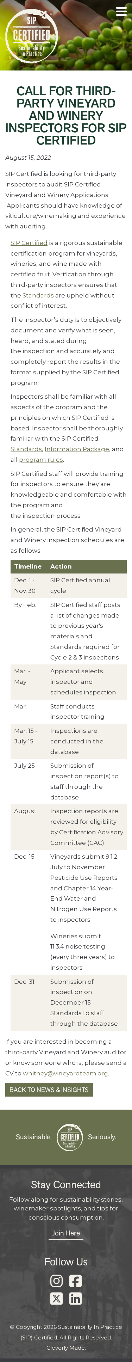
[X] (56, 1299)
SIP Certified (29, 242)
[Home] (31, 38)
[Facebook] (75, 1281)
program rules (41, 459)
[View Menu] (121, 11)
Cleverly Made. (66, 1347)
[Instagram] (56, 1281)
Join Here (66, 1233)
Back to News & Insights (49, 1090)
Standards (39, 295)
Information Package (77, 449)
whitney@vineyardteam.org (65, 1073)
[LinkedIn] (75, 1299)
